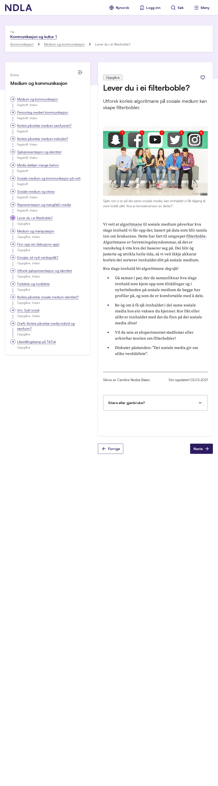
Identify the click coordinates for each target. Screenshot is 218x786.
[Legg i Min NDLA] (203, 77)
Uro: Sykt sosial (28, 310)
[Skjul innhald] (80, 72)
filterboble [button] (196, 236)
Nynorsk (122, 8)
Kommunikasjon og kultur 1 (33, 36)
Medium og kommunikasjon (64, 44)
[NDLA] (18, 7)
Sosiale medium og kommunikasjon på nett (48, 178)
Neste (198, 449)
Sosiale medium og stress (36, 191)
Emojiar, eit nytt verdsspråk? (37, 257)
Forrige (114, 449)
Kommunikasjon (22, 44)
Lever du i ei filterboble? (35, 218)
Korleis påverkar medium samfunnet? (44, 125)
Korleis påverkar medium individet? (42, 139)
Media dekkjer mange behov (38, 165)
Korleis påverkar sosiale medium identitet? (48, 297)
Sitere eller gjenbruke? (126, 403)
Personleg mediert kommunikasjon (42, 112)
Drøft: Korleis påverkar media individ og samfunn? (46, 326)
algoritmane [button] (131, 224)
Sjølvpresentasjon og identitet (39, 152)
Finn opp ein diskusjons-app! (38, 244)
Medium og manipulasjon (35, 231)
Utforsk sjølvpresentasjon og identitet (44, 271)
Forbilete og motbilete (33, 284)
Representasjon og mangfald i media (44, 205)
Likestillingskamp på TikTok (36, 342)
